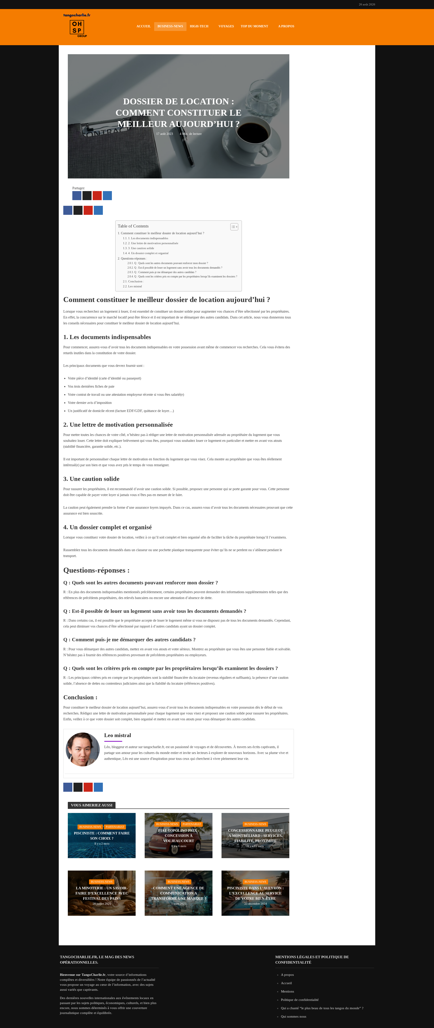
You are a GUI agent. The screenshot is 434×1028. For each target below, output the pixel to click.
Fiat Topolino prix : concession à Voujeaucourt (178, 836)
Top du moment (254, 26)
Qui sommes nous (293, 1016)
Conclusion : (136, 281)
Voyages (226, 26)
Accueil (144, 26)
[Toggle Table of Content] (232, 226)
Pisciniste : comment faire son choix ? (102, 835)
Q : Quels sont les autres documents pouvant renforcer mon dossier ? (171, 263)
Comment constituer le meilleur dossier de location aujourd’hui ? (162, 233)
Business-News (170, 26)
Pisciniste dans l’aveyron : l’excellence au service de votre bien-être (255, 893)
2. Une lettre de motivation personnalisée (153, 243)
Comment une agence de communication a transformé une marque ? (178, 893)
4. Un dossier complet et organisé (148, 253)
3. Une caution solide (141, 248)
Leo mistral (135, 286)
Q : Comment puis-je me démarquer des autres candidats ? (165, 272)
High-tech (199, 26)
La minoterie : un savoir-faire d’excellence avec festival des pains (101, 893)
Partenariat (115, 827)
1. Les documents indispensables (148, 238)
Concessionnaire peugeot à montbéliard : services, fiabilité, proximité (255, 836)
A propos (286, 26)
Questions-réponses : (134, 258)
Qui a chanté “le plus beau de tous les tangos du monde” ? (322, 1008)
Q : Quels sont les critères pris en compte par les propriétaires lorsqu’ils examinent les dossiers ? (185, 276)
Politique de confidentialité (300, 1000)
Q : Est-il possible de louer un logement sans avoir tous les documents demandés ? (178, 267)
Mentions (287, 991)
